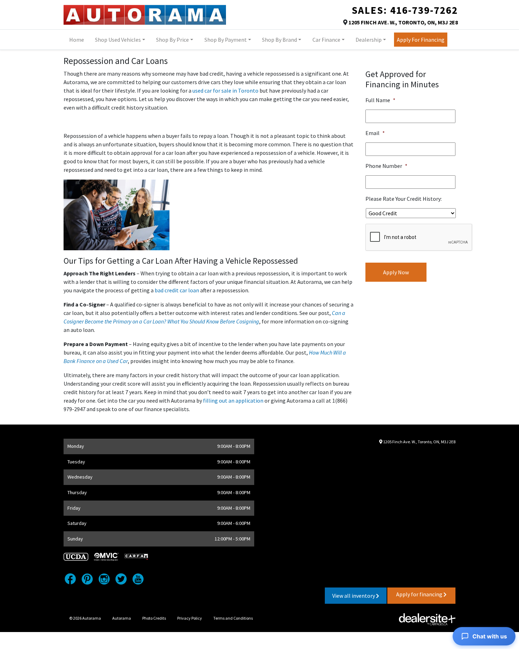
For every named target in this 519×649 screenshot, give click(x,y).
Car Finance (326, 39)
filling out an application (233, 400)
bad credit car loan (176, 290)
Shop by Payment (225, 39)
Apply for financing (419, 594)
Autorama (121, 618)
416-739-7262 (424, 10)
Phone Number (386, 165)
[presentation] (419, 237)
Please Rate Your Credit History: (403, 198)
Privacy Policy (189, 618)
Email (375, 132)
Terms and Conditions (233, 618)
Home (76, 39)
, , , (403, 22)
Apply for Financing (421, 39)
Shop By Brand (279, 39)
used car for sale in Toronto (225, 90)
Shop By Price (172, 39)
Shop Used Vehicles (118, 39)
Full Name (380, 100)
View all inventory (354, 595)
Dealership (369, 39)
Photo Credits (154, 618)
